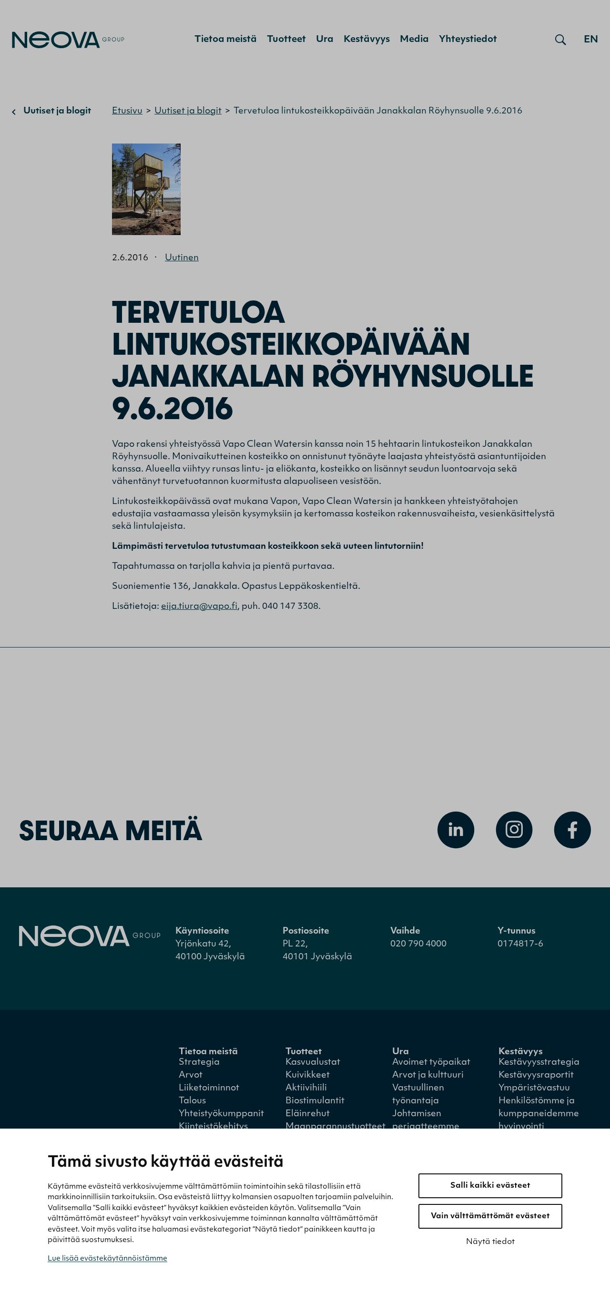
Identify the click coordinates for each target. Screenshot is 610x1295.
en (591, 40)
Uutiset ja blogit (57, 111)
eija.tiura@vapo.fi (199, 607)
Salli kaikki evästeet (490, 1186)
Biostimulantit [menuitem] (315, 1101)
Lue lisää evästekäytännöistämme (107, 1259)
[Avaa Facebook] (572, 830)
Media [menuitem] (414, 39)
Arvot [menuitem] (191, 1075)
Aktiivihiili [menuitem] (306, 1088)
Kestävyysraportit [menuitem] (536, 1075)
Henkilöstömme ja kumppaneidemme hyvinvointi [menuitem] (538, 1114)
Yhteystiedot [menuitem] (468, 39)
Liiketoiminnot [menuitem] (209, 1088)
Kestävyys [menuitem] (367, 39)
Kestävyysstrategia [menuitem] (539, 1063)
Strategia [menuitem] (199, 1063)
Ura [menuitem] (325, 39)
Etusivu (127, 111)
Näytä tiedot (490, 1242)
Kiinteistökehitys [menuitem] (213, 1127)
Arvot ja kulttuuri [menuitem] (428, 1075)
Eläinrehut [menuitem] (307, 1114)
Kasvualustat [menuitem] (312, 1063)
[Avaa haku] (560, 40)
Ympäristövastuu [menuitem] (534, 1088)
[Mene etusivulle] (68, 40)
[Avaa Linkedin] (456, 830)
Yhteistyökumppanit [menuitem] (221, 1114)
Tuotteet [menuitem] (286, 39)
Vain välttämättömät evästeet (490, 1216)
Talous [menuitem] (192, 1101)
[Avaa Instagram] (514, 830)
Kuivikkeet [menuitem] (307, 1075)
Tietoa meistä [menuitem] (225, 39)
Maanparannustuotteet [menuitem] (335, 1127)
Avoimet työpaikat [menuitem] (431, 1063)
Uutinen (182, 258)
